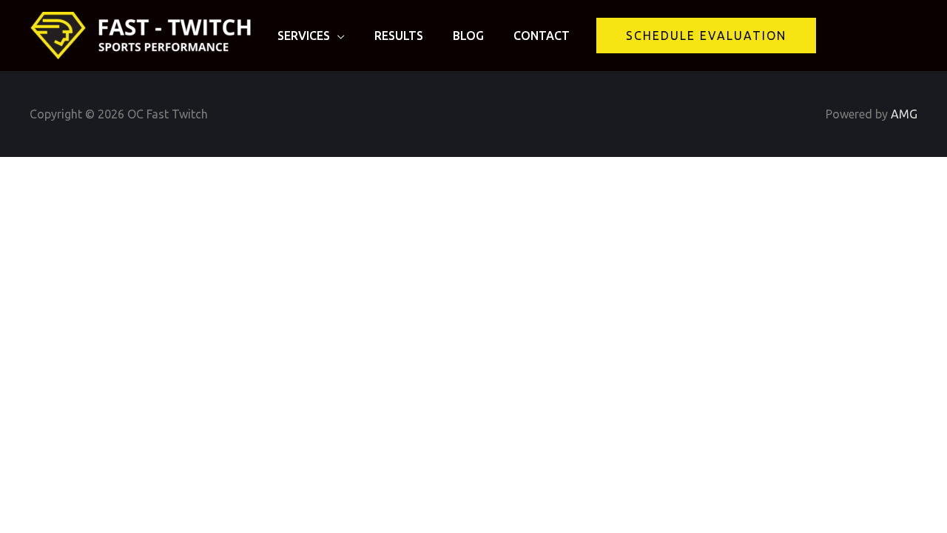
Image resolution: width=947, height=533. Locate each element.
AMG (904, 114)
